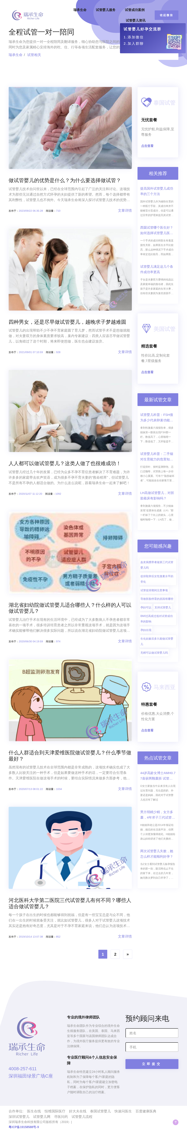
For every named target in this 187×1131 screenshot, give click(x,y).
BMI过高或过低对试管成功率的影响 (156, 618)
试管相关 (34, 55)
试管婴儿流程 (82, 1117)
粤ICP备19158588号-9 (24, 1127)
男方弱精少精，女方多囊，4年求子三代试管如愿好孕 (157, 815)
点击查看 (147, 146)
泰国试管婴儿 (100, 1111)
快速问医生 (123, 1111)
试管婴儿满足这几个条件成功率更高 (156, 269)
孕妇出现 (145, 630)
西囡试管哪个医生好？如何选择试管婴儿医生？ (156, 231)
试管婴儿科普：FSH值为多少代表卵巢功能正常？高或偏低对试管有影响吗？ (156, 418)
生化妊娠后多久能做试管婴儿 (156, 641)
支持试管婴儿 (162, 607)
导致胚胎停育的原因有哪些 (156, 598)
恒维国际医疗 (55, 1111)
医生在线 (34, 1111)
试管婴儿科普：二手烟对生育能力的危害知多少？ (156, 457)
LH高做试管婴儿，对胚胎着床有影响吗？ (157, 495)
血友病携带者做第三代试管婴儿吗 (156, 565)
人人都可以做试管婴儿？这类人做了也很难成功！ (65, 463)
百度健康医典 (146, 1111)
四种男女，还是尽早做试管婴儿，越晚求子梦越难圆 (67, 322)
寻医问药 (61, 1117)
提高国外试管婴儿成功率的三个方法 (156, 191)
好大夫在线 (77, 1111)
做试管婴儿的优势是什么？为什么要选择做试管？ (65, 180)
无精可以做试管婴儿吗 (154, 652)
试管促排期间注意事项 (154, 590)
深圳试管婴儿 (19, 1117)
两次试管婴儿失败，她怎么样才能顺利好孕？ (156, 853)
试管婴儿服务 (106, 10)
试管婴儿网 (41, 1117)
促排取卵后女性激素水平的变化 (156, 579)
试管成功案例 (135, 10)
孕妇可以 (145, 607)
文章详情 (125, 210)
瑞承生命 (80, 10)
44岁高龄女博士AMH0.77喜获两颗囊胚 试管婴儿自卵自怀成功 (157, 776)
